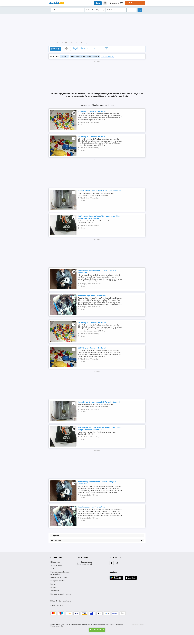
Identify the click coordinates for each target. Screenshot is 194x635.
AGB (52, 569)
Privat (75, 49)
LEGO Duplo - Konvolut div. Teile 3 (92, 137)
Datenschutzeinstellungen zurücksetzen (60, 573)
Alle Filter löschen (107, 56)
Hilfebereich (55, 562)
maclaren (63, 56)
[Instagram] (117, 563)
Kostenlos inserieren (135, 3)
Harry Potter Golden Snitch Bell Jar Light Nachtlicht (99, 191)
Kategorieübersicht (57, 581)
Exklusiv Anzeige (56, 605)
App (98, 3)
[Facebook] (111, 563)
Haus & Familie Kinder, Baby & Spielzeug (84, 56)
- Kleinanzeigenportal (85, 563)
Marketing (54, 587)
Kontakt (53, 584)
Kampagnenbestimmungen (60, 594)
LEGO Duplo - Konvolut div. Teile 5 (92, 111)
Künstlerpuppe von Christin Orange (93, 296)
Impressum (54, 591)
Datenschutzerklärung (58, 577)
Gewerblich (85, 49)
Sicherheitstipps (56, 565)
